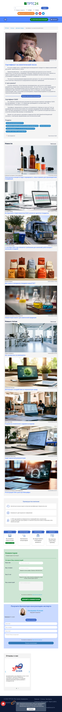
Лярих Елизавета (9, 353)
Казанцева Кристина (10, 456)
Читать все (53, 143)
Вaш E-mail (8, 574)
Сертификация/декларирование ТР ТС (14, 123)
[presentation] (6, 672)
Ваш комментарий (10, 582)
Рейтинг (37, 699)
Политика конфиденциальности (44, 707)
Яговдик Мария (9, 211)
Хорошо (31, 709)
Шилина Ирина (8, 281)
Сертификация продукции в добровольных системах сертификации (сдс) (22, 125)
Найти (44, 8)
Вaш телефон (8, 568)
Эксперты (49, 699)
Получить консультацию (31, 643)
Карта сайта (52, 701)
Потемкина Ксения (9, 245)
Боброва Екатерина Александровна (14, 175)
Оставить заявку (10, 543)
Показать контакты (31, 620)
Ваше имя (7, 562)
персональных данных (37, 594)
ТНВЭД (37, 10)
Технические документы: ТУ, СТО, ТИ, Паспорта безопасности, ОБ (20, 128)
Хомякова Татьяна (9, 387)
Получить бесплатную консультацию (31, 96)
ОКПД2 (30, 10)
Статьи (42, 699)
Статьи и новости (20, 10)
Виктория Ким (8, 422)
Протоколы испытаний (45, 125)
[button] (16, 688)
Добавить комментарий (31, 599)
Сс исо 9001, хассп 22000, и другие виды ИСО (16, 131)
